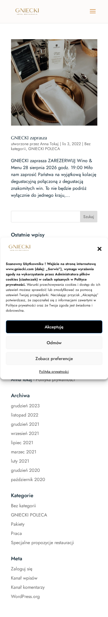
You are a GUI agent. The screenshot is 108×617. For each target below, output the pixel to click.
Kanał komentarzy (28, 587)
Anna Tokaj (49, 144)
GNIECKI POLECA (44, 149)
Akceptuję (54, 327)
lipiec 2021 (22, 442)
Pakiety (17, 524)
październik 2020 (28, 479)
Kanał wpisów (24, 578)
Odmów (54, 343)
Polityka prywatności (54, 371)
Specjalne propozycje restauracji (42, 542)
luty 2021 (20, 461)
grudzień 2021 (25, 424)
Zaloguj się (21, 568)
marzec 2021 (23, 451)
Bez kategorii (23, 505)
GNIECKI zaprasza (29, 138)
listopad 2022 (24, 415)
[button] (99, 249)
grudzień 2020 (25, 470)
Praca (16, 533)
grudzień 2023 (25, 405)
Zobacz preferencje (54, 358)
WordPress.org (25, 596)
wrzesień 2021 (25, 433)
